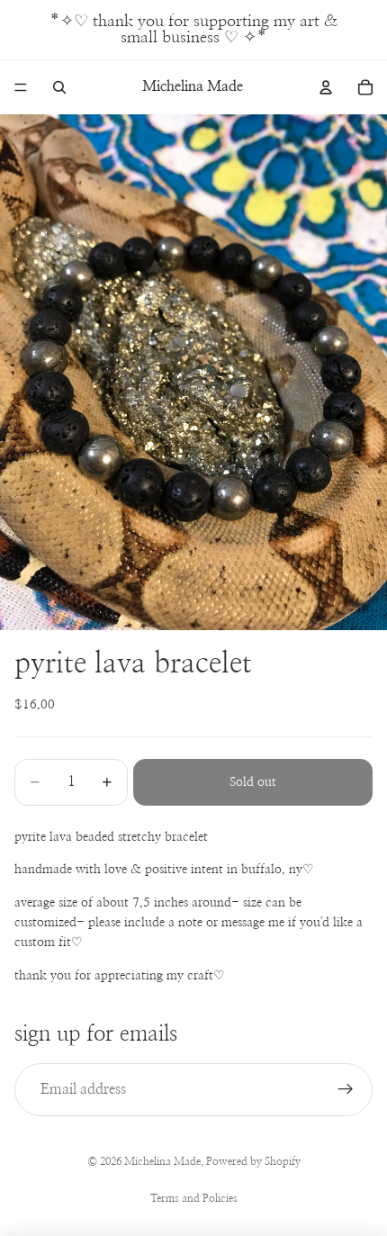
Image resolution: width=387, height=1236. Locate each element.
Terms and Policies (194, 1198)
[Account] (326, 87)
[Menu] (20, 87)
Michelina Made (162, 1161)
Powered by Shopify (253, 1161)
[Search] (59, 87)
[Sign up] (345, 1090)
